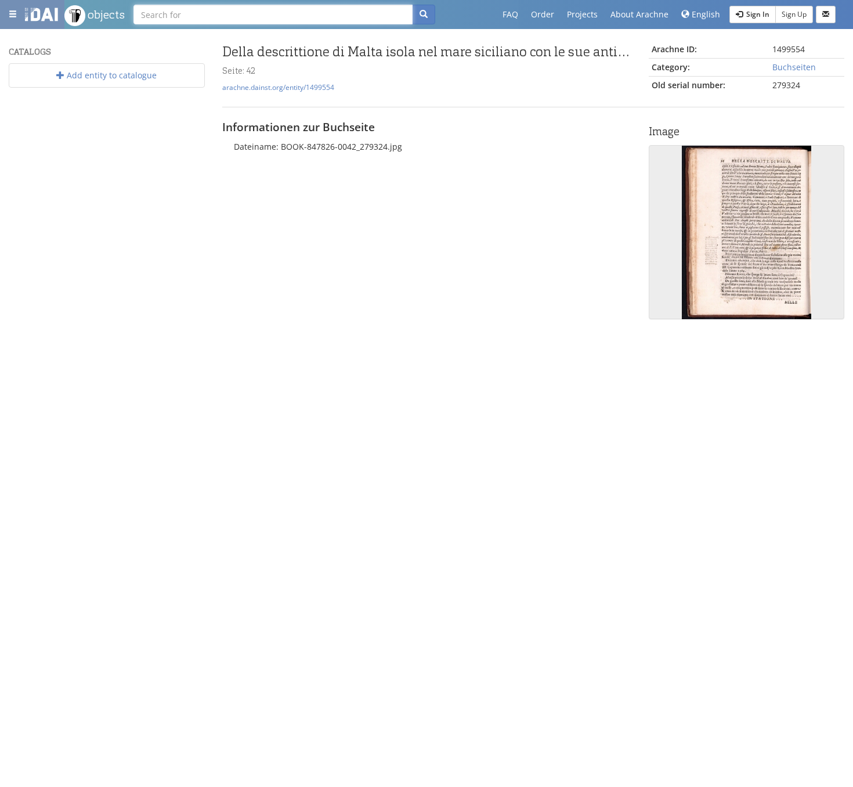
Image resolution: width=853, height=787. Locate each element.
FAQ (510, 14)
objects (105, 14)
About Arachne (639, 14)
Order (542, 14)
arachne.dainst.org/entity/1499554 (278, 87)
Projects (582, 14)
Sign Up (794, 14)
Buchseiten (794, 67)
